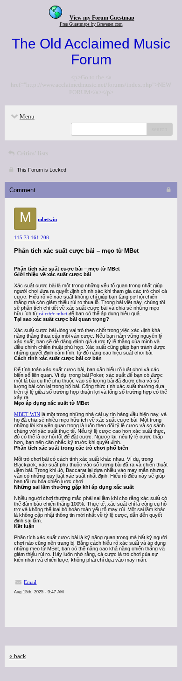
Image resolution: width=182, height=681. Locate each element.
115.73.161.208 (31, 237)
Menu (27, 116)
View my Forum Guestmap (102, 17)
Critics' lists (31, 153)
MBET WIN (27, 414)
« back (17, 656)
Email (30, 582)
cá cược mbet (53, 313)
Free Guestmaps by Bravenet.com (91, 24)
